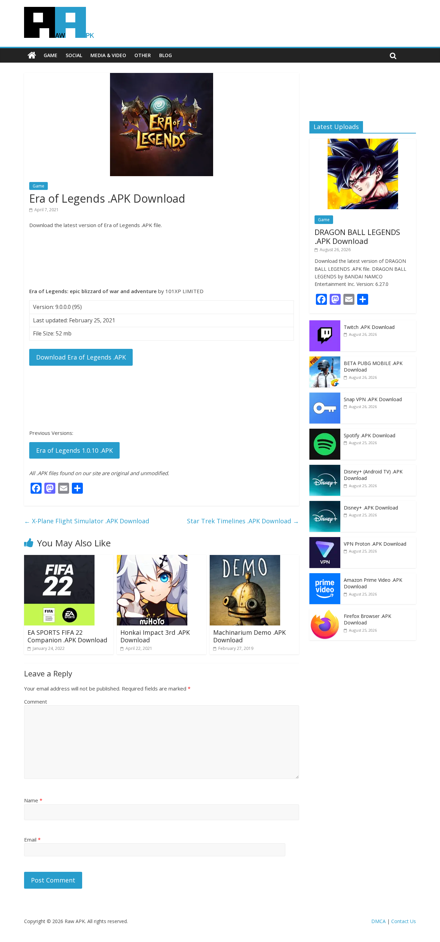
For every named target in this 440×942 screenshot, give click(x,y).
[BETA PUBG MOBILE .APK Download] (324, 360)
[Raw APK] (32, 55)
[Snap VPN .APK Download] (324, 396)
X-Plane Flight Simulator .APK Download (86, 521)
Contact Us (403, 921)
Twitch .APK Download (369, 327)
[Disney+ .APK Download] (324, 504)
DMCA (378, 921)
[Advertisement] (161, 258)
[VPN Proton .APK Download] (324, 540)
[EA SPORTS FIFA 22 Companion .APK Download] (59, 559)
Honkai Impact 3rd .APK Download (155, 636)
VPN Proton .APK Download (375, 543)
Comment (35, 701)
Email (32, 839)
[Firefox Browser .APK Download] (324, 613)
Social (74, 55)
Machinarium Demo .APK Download (249, 636)
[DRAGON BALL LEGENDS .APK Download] (363, 142)
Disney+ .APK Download (371, 507)
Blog (165, 55)
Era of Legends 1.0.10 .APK (74, 450)
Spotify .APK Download (369, 435)
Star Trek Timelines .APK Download (243, 521)
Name (33, 800)
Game (50, 55)
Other (142, 55)
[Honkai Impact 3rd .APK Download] (152, 559)
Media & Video (108, 55)
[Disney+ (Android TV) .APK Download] (324, 468)
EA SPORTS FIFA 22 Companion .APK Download (67, 636)
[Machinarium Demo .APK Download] (245, 559)
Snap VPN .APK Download (373, 399)
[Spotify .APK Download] (324, 432)
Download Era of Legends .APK (81, 357)
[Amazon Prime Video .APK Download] (324, 577)
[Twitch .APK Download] (324, 324)
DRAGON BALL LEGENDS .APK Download (357, 236)
